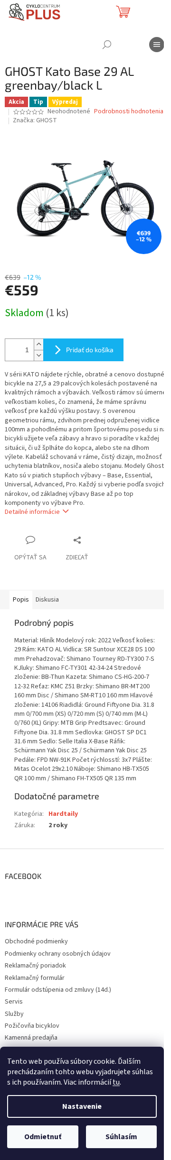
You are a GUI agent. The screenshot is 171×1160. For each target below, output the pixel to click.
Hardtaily (63, 814)
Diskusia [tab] (47, 599)
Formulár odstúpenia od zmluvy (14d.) (58, 990)
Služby (14, 1014)
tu (116, 1082)
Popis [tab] (21, 599)
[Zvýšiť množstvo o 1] (38, 344)
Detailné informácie (32, 512)
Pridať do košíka (90, 350)
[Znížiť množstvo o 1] (38, 355)
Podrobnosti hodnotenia (128, 111)
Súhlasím (121, 1137)
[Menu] (156, 44)
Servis (14, 1001)
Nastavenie (82, 1106)
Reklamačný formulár (35, 978)
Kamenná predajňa (31, 1037)
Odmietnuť (42, 1137)
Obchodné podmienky (36, 941)
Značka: (35, 120)
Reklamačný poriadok (35, 965)
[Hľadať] (106, 44)
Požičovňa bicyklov (32, 1026)
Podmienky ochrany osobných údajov (58, 954)
